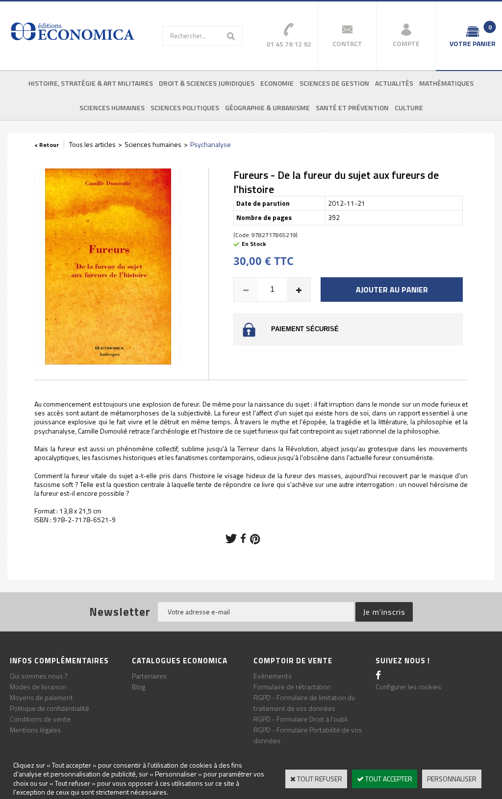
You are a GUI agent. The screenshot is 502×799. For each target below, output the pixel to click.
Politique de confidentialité (49, 708)
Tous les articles (92, 144)
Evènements (272, 676)
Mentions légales (35, 730)
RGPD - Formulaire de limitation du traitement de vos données (304, 702)
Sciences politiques (185, 107)
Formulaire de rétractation (292, 686)
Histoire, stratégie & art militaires (90, 83)
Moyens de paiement (41, 697)
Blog (138, 686)
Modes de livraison (38, 686)
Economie (277, 83)
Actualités (394, 83)
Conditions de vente (40, 719)
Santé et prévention (352, 107)
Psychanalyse (210, 144)
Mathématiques (446, 83)
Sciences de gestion (334, 83)
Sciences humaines (112, 107)
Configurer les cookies (408, 686)
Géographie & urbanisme (267, 107)
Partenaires (149, 676)
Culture (409, 107)
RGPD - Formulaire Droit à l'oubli (300, 719)
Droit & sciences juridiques (206, 83)
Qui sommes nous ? (39, 676)
